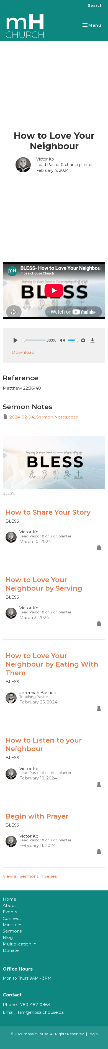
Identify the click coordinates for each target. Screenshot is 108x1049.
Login (93, 1034)
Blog (8, 937)
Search (95, 5)
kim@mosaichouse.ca (41, 1012)
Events (10, 911)
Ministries (12, 924)
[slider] (33, 340)
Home (9, 899)
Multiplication (17, 944)
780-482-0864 (35, 1004)
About (9, 905)
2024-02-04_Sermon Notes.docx (43, 417)
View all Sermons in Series (30, 876)
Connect (12, 918)
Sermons (12, 931)
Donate (11, 950)
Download (23, 352)
